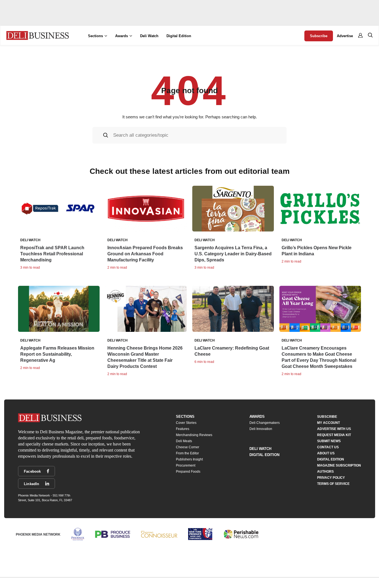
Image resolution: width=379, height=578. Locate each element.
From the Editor (187, 453)
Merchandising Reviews (194, 435)
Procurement (185, 465)
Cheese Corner (187, 447)
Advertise (345, 36)
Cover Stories (186, 423)
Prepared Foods (188, 471)
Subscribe (318, 36)
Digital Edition (178, 36)
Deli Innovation (260, 429)
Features (182, 429)
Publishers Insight (189, 459)
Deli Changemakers (264, 423)
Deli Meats (184, 441)
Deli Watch (149, 36)
